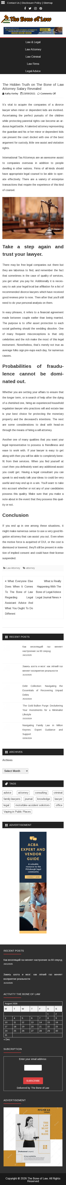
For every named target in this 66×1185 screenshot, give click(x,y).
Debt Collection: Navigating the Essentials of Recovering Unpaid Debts (43, 690)
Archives (7, 760)
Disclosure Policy (31, 2)
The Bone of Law (40, 1088)
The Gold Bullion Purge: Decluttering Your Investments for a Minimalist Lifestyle (43, 710)
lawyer (58, 799)
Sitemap (48, 2)
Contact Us (13, 2)
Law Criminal (33, 56)
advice (7, 792)
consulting (41, 792)
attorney (30, 568)
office (59, 805)
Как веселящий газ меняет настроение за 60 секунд (33, 960)
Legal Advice (33, 71)
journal (28, 799)
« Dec (7, 1039)
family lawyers (12, 799)
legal (6, 805)
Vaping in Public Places (17, 811)
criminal (58, 792)
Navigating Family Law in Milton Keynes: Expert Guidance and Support (43, 729)
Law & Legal (33, 42)
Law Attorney (33, 49)
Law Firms (33, 63)
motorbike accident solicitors (33, 805)
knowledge (43, 799)
